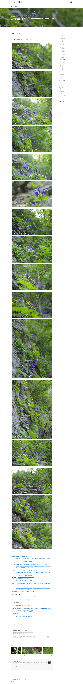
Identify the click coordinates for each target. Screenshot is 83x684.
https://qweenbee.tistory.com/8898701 (21, 614)
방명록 (16, 6)
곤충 (61, 90)
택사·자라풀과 (62, 50)
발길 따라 (62, 83)
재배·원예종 (62, 57)
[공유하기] (16, 624)
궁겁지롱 (62, 77)
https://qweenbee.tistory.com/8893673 (21, 578)
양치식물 (62, 53)
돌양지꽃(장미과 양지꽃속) (18, 633)
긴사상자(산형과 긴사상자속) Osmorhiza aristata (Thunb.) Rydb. (25, 634)
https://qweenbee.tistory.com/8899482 (24, 585)
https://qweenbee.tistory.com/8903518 (24, 588)
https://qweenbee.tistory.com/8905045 (38, 614)
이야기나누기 (62, 80)
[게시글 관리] (18, 624)
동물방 (61, 87)
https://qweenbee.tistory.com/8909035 (22, 596)
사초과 (61, 47)
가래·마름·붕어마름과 (63, 51)
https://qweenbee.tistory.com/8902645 (24, 561)
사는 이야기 (62, 85)
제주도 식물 (62, 62)
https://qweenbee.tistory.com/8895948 (24, 558)
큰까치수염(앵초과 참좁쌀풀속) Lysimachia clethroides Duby (24, 637)
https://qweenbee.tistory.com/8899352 (20, 556)
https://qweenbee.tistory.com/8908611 (24, 567)
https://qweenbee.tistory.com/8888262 (24, 583)
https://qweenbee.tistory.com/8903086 (24, 573)
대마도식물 (62, 68)
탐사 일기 (62, 82)
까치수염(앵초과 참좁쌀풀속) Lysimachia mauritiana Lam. (23, 636)
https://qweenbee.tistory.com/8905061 (26, 591)
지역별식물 (62, 59)
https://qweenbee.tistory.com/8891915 (25, 551)
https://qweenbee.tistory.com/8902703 (24, 580)
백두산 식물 (62, 60)
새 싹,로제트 (62, 38)
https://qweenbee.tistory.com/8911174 (24, 589)
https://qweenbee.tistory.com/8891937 (24, 570)
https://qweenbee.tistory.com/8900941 (42, 558)
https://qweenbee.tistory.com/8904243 (24, 611)
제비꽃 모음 (62, 54)
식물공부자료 (62, 74)
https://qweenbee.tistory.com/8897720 (26, 577)
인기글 (63, 101)
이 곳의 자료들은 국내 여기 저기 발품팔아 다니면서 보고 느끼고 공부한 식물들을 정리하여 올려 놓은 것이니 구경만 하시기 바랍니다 (30, 663)
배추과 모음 (62, 44)
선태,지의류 (62, 48)
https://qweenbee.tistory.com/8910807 (21, 603)
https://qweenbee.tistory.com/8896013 (24, 572)
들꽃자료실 (15, 630)
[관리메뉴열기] (81, 2)
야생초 (19, 630)
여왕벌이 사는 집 (16, 2)
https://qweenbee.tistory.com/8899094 (25, 608)
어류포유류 (62, 91)
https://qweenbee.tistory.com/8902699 (42, 572)
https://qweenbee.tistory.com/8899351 (39, 564)
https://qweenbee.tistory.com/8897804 (42, 583)
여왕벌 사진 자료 (63, 95)
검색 (68, 2)
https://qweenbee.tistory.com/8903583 (24, 566)
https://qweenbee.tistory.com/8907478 (42, 573)
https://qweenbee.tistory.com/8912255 (27, 599)
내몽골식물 (62, 69)
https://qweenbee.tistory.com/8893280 (21, 564)
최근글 (60, 101)
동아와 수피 (62, 41)
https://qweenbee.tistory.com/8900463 (43, 608)
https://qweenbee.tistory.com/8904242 (41, 588)
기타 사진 (61, 93)
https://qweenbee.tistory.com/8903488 (42, 585)
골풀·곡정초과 (62, 42)
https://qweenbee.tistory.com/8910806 (39, 596)
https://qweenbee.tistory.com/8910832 (38, 603)
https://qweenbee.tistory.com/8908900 (25, 610)
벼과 (61, 45)
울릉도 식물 (62, 63)
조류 (61, 88)
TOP (71, 680)
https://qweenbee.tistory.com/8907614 (24, 575)
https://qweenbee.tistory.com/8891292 (42, 570)
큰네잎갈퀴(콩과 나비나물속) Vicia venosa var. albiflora (23, 632)
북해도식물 (62, 66)
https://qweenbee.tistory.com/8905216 (42, 566)
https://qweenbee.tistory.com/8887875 (25, 555)
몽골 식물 (62, 65)
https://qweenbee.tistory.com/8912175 (24, 605)
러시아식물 (62, 71)
